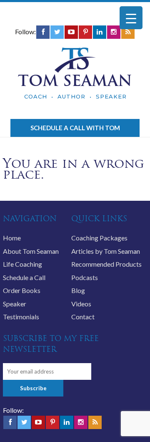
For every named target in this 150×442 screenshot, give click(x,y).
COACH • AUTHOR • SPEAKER (75, 96)
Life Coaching (22, 264)
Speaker (14, 304)
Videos (81, 304)
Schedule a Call (24, 277)
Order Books (21, 290)
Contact (83, 317)
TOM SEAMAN (75, 80)
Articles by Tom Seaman (105, 251)
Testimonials (21, 317)
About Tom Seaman (31, 251)
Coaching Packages (99, 238)
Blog (78, 290)
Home (12, 238)
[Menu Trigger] (131, 17)
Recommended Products (106, 264)
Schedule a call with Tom (75, 127)
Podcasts (84, 277)
